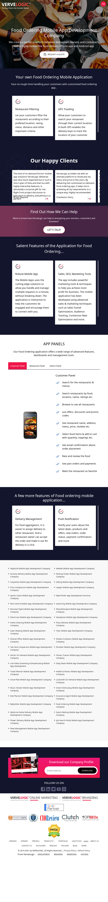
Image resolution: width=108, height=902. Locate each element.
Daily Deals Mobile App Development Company (77, 663)
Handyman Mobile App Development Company (76, 617)
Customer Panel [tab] (17, 365)
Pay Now (65, 845)
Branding (58, 854)
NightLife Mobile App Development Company (30, 568)
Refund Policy (84, 850)
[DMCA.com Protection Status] (54, 831)
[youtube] (59, 789)
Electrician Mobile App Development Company (30, 617)
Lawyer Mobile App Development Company (75, 587)
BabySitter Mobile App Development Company (30, 704)
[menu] (103, 4)
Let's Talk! (54, 230)
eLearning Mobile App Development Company (76, 603)
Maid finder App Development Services (73, 595)
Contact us (27, 845)
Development (44, 854)
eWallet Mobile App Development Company (75, 568)
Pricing (35, 841)
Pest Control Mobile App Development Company (31, 603)
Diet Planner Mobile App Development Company (31, 696)
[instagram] (64, 789)
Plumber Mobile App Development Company (75, 647)
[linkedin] (48, 789)
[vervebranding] (80, 798)
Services (13, 841)
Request (53, 845)
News (86, 841)
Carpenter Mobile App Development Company (30, 582)
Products (48, 841)
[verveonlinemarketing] (34, 798)
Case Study (77, 841)
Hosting (84, 854)
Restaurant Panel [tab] (37, 365)
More (84, 845)
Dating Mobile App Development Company (75, 582)
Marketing (72, 854)
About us (94, 841)
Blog (75, 845)
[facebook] (43, 789)
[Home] (16, 6)
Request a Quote (56, 54)
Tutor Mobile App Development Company (74, 630)
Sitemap (24, 841)
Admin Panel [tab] (55, 365)
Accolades (40, 845)
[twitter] (53, 789)
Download (87, 770)
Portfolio (63, 841)
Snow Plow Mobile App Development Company (30, 679)
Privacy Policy (70, 850)
